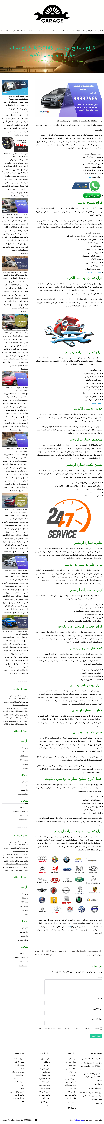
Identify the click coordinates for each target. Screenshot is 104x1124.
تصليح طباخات (45, 1088)
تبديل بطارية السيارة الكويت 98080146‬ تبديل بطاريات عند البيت (91, 1066)
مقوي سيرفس (70, 1078)
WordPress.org (23, 819)
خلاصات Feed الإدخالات (20, 811)
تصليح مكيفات (19, 1081)
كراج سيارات (61, 120)
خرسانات (46, 1062)
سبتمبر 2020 (24, 760)
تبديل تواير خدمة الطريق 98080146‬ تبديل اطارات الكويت (93, 1076)
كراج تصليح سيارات (74, 30)
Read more (18, 135)
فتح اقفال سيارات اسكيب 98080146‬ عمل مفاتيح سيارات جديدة (16, 511)
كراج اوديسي (57, 125)
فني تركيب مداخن (17, 1072)
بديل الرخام (46, 1104)
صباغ (22, 1088)
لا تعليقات (98, 129)
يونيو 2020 (25, 768)
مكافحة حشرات (70, 1068)
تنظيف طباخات (44, 1085)
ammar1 (94, 120)
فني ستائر (46, 1098)
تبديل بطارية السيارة (30, 30)
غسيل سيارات (19, 1078)
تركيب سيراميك (70, 1095)
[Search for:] (15, 681)
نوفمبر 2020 (24, 756)
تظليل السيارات (4, 30)
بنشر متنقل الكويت (93, 272)
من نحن (99, 1103)
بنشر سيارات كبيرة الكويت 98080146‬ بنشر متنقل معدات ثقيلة (16, 155)
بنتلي (90, 177)
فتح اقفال (72, 1072)
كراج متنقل (42, 30)
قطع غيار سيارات (17, 30)
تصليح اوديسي (91, 125)
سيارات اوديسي (79, 125)
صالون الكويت (45, 1068)
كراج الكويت (88, 30)
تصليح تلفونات (19, 1065)
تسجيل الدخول (23, 807)
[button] (95, 30)
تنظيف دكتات (45, 1081)
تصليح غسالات (19, 1058)
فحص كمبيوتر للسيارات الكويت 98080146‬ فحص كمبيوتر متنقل (18, 97)
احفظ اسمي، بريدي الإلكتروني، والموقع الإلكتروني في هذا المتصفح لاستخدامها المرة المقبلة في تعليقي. (68, 1028)
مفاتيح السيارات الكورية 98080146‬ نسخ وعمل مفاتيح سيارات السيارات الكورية (15, 274)
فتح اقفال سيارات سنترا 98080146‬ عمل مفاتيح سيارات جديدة (15, 632)
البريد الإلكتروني (97, 1009)
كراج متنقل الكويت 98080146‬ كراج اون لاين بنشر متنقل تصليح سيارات (91, 1095)
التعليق (99, 977)
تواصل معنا (98, 1084)
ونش (22, 1085)
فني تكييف (46, 1072)
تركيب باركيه (71, 1098)
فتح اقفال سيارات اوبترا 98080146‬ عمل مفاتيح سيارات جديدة (15, 450)
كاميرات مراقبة (70, 1085)
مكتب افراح (45, 1065)
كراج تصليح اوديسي (43, 125)
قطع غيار (21, 1104)
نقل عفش (72, 1088)
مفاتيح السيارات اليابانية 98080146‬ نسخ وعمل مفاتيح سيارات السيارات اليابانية (15, 331)
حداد (22, 1068)
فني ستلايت (71, 1058)
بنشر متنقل (96, 403)
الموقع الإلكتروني (97, 1019)
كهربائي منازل (71, 1081)
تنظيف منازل (45, 1058)
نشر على (81, 120)
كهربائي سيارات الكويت (57, 30)
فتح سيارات (72, 1091)
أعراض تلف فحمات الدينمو (92, 1058)
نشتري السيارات (44, 1078)
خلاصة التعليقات (23, 815)
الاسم (100, 998)
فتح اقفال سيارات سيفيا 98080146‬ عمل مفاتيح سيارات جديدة (15, 389)
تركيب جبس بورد (43, 1095)
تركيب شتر (72, 1101)
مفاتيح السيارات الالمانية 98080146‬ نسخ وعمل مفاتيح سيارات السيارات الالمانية (15, 216)
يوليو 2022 (25, 747)
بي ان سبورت (71, 1062)
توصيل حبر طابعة (17, 1098)
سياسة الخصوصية (95, 1088)
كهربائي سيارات (23, 794)
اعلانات (68, 926)
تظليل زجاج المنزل (17, 1091)
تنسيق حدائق (45, 1101)
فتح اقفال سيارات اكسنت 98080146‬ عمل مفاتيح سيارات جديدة (16, 572)
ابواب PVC (72, 1108)
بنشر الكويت (100, 30)
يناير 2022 (25, 752)
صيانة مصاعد (71, 1104)
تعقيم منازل (46, 1075)
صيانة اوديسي (67, 125)
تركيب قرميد (19, 1095)
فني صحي (72, 1075)
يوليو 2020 (25, 764)
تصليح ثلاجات (19, 1062)
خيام (22, 1101)
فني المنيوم (20, 1075)
